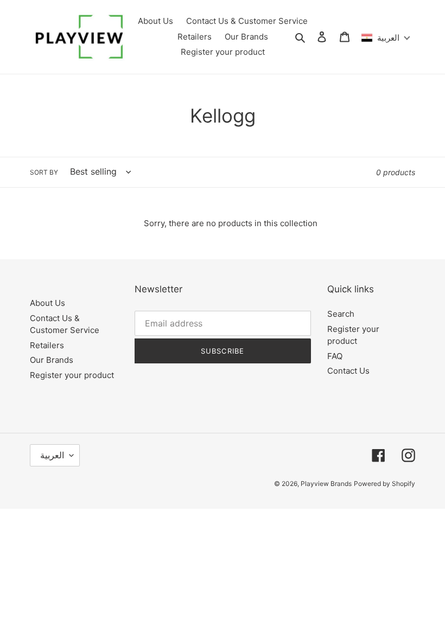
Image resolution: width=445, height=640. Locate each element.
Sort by (44, 172)
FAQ (334, 356)
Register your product (72, 375)
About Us (47, 303)
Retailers (47, 345)
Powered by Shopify (384, 483)
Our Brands (51, 360)
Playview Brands (326, 483)
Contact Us (348, 371)
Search (340, 314)
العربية (52, 455)
